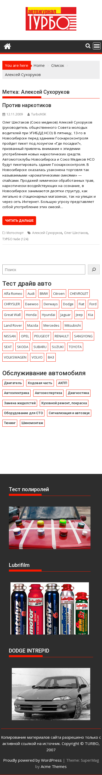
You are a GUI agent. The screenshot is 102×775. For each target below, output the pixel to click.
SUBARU (40, 346)
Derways (51, 304)
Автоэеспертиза (48, 393)
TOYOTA (75, 346)
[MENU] (97, 46)
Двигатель (13, 383)
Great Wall (12, 314)
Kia (90, 314)
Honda (31, 314)
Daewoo (31, 304)
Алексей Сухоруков (47, 233)
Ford (93, 304)
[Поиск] (94, 269)
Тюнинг (10, 423)
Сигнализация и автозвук (69, 413)
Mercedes (51, 325)
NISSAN (10, 336)
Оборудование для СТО (23, 413)
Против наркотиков (26, 105)
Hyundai (48, 314)
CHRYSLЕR (12, 304)
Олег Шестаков (76, 233)
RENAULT (62, 336)
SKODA (22, 346)
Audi (31, 293)
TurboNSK (38, 114)
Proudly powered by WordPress (32, 760)
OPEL (25, 336)
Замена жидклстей (20, 403)
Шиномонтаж (32, 423)
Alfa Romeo (13, 293)
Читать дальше (19, 220)
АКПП (62, 383)
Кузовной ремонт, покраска (64, 403)
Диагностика (78, 393)
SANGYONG (83, 336)
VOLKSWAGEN (15, 357)
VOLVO (37, 357)
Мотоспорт (15, 233)
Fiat (81, 304)
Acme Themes (54, 766)
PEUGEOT (41, 336)
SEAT (8, 346)
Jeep (79, 314)
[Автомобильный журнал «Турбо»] (7, 45)
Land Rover (13, 325)
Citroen (59, 293)
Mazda (32, 325)
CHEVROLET (79, 293)
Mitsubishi (73, 325)
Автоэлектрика (16, 393)
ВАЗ (51, 357)
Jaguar (65, 314)
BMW (44, 293)
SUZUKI (58, 346)
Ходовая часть (40, 383)
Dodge (68, 304)
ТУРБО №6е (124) (15, 239)
